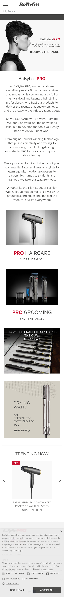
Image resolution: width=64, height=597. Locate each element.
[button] (32, 583)
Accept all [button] (47, 590)
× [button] (61, 531)
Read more (48, 569)
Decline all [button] (17, 590)
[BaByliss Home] (29, 5)
